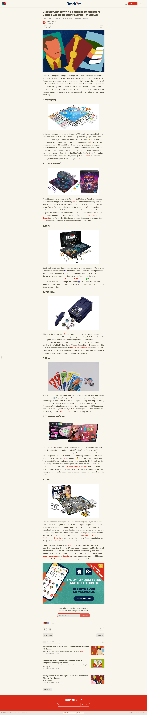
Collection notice (25, 712)
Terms (18, 712)
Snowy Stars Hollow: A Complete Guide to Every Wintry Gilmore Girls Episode (65, 677)
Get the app (80, 712)
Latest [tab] (49, 642)
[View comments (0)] (59, 655)
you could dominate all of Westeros (70, 279)
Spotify (66, 556)
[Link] (40, 99)
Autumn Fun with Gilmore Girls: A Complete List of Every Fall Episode (66, 648)
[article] (73, 651)
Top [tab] (45, 642)
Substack (130, 712)
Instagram (47, 556)
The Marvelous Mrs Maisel (77, 466)
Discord (71, 545)
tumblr (55, 556)
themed (46, 218)
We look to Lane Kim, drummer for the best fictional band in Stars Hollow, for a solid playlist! (66, 665)
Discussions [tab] (55, 642)
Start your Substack (70, 712)
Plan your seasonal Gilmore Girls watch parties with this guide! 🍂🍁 (63, 651)
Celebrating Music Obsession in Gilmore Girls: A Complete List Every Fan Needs (62, 661)
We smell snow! (47, 680)
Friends (88, 156)
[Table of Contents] (2, 357)
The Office (58, 538)
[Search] (122, 3)
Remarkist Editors (51, 21)
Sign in (142, 4)
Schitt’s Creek (65, 411)
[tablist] (51, 642)
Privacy (14, 712)
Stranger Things (92, 215)
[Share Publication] (126, 3)
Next (99, 635)
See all (46, 689)
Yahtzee (86, 348)
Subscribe (133, 4)
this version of (77, 348)
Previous (49, 635)
